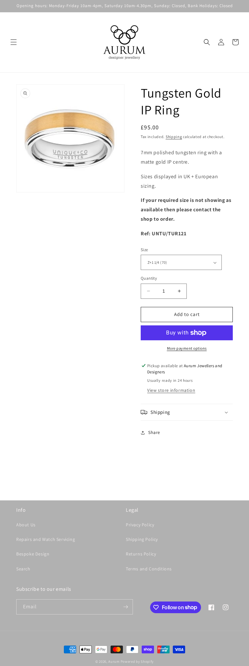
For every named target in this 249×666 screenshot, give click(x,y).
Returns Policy (141, 554)
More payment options (187, 348)
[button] (13, 42)
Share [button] (154, 432)
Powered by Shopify (137, 661)
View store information (171, 390)
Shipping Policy (142, 539)
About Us (26, 525)
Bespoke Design (32, 554)
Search (23, 569)
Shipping (174, 136)
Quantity (149, 278)
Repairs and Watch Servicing (45, 539)
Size (144, 249)
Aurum (114, 661)
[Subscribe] (125, 606)
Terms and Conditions (149, 569)
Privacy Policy (140, 525)
